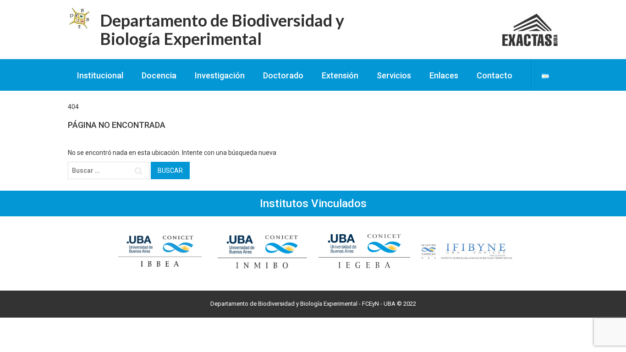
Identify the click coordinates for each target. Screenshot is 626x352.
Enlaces (443, 75)
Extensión (340, 75)
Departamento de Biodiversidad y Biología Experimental (222, 29)
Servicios (394, 75)
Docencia (159, 75)
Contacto (494, 75)
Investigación (220, 75)
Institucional (100, 75)
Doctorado (283, 75)
